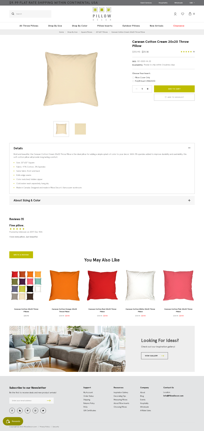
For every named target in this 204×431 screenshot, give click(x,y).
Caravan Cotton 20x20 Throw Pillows (26, 310)
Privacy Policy (45, 427)
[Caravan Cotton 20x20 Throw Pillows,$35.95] (26, 285)
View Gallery (151, 356)
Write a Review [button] (21, 255)
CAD (191, 3)
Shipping (86, 400)
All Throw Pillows (29, 26)
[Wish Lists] (182, 14)
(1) (194, 52)
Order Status (88, 396)
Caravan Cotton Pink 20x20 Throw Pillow (178, 310)
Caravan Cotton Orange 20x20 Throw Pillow (64, 310)
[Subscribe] (49, 401)
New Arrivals (156, 26)
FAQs (85, 407)
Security (56, 427)
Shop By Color (79, 26)
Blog (142, 396)
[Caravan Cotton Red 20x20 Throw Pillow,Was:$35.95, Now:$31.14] (102, 285)
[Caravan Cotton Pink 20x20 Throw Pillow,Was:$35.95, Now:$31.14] (178, 285)
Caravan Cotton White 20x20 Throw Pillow (140, 310)
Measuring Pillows (120, 400)
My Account (88, 392)
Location (166, 392)
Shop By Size (55, 26)
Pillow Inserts (104, 26)
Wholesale (178, 3)
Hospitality (163, 3)
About (142, 392)
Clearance (178, 26)
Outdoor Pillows (131, 26)
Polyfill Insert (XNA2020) (145, 81)
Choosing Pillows (120, 407)
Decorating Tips (120, 396)
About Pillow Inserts (121, 403)
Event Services (146, 3)
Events (142, 400)
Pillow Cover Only (142, 77)
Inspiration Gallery (121, 392)
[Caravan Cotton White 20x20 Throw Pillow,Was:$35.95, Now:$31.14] (140, 285)
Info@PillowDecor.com (173, 396)
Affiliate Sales (145, 410)
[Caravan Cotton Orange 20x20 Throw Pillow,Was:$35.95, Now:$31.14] (64, 285)
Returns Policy (89, 403)
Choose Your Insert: (141, 73)
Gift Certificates (89, 410)
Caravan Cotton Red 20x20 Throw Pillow (102, 310)
